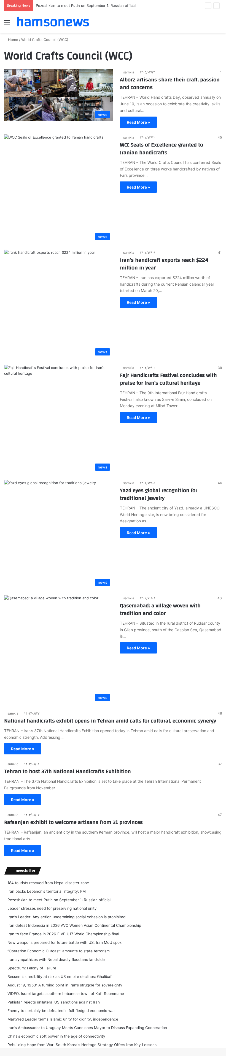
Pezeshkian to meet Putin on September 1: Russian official (86, 5)
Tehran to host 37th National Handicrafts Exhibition (67, 771)
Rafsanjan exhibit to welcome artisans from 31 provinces (73, 822)
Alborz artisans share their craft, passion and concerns (170, 83)
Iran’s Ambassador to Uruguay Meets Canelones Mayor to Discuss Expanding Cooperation (87, 1027)
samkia (128, 72)
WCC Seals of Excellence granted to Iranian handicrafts (161, 149)
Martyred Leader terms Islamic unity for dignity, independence (62, 1019)
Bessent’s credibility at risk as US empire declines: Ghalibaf (59, 976)
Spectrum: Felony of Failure (31, 968)
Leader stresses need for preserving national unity (52, 908)
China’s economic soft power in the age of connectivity (56, 1036)
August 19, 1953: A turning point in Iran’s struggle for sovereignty (64, 985)
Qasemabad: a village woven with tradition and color (160, 609)
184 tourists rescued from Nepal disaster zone (48, 883)
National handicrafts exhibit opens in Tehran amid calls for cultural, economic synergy (110, 721)
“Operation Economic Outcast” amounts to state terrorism (58, 951)
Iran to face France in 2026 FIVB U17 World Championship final (63, 934)
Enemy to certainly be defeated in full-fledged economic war (61, 1010)
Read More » (138, 122)
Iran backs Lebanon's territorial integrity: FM (46, 891)
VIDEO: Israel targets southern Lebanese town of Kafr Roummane (65, 993)
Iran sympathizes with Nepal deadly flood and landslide (56, 959)
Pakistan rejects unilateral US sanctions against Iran (53, 1002)
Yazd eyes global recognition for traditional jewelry (158, 494)
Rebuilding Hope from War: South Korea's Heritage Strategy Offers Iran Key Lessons (82, 1045)
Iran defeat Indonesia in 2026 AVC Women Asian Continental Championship (74, 925)
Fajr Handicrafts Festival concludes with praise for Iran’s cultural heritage (168, 379)
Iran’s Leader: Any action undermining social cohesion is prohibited (66, 917)
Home (12, 39)
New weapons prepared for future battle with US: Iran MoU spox (64, 942)
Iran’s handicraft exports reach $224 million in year (164, 264)
